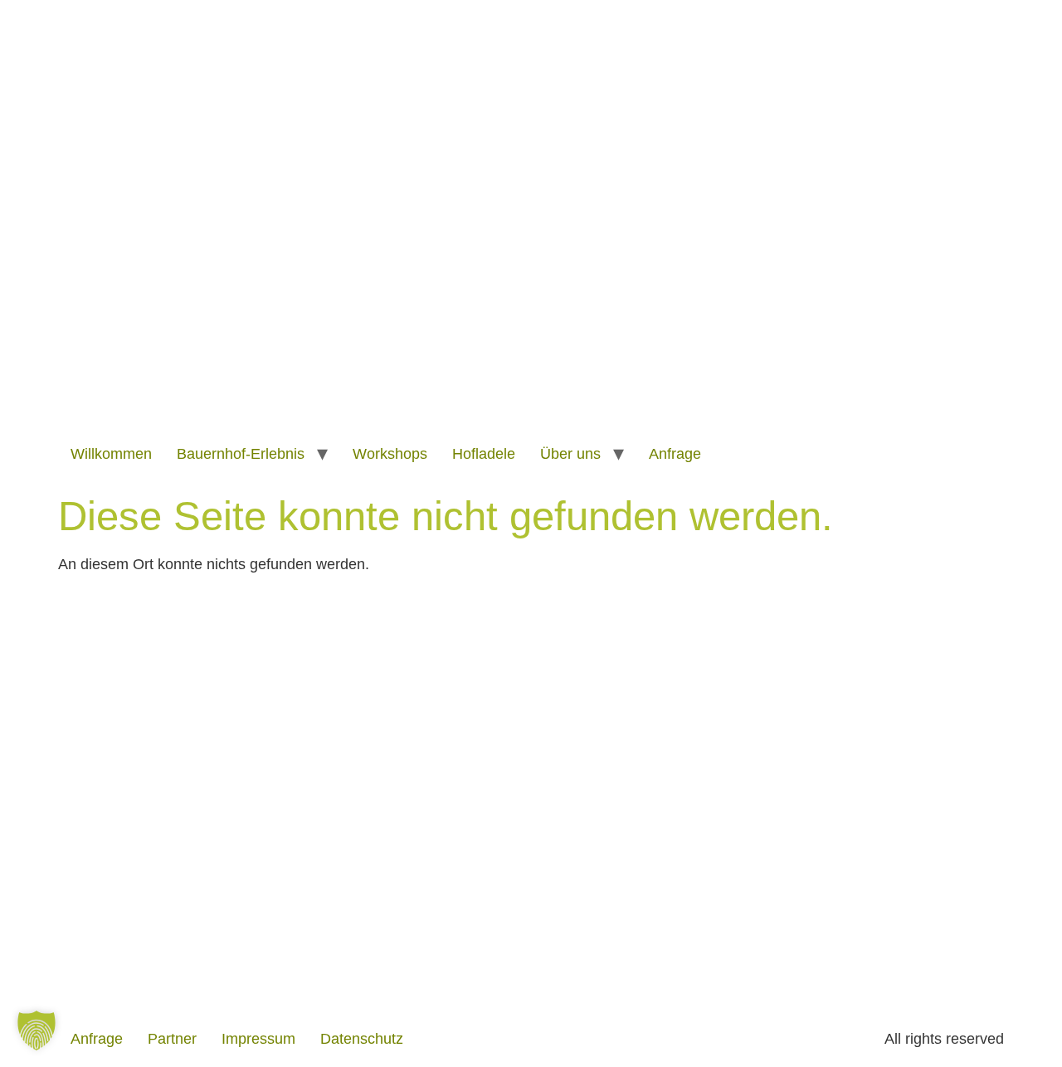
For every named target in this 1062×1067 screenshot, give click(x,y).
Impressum (258, 1038)
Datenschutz (361, 1038)
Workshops (390, 454)
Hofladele (483, 454)
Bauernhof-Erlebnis (240, 454)
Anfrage (675, 454)
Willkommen (111, 454)
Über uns (570, 454)
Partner (172, 1038)
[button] (36, 1030)
